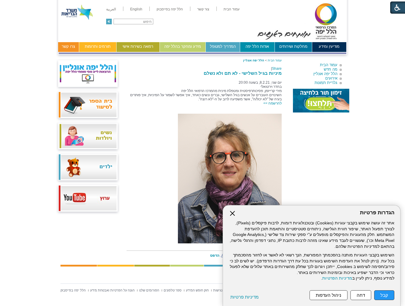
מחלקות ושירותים (293, 46)
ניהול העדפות (328, 295)
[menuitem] (232, 9)
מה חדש (330, 69)
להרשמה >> (272, 103)
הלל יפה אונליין (325, 74)
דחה (361, 295)
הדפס (214, 255)
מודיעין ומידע (329, 46)
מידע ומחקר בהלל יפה (182, 46)
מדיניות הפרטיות (337, 278)
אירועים (331, 78)
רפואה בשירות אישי (137, 46)
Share (277, 68)
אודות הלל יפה (257, 46)
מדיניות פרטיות (244, 296)
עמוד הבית (328, 65)
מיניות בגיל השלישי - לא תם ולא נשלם (243, 73)
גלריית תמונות (326, 82)
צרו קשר (68, 46)
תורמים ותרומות (98, 46)
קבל (384, 295)
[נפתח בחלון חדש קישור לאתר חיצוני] (321, 100)
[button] (109, 21)
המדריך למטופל (223, 46)
